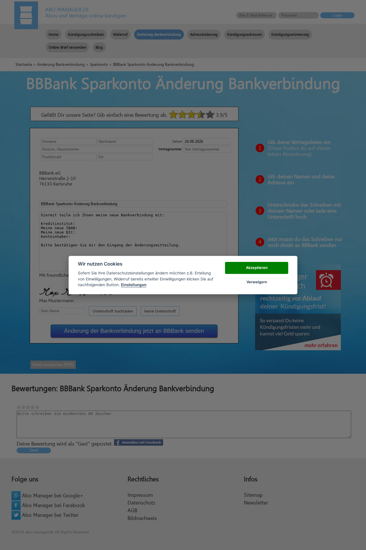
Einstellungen (133, 284)
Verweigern (256, 282)
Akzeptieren (257, 267)
